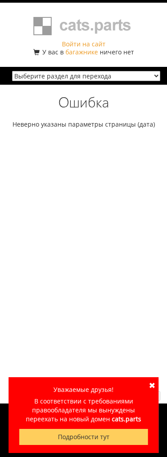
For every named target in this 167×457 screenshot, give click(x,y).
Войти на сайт (84, 44)
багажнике (81, 52)
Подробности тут (84, 436)
